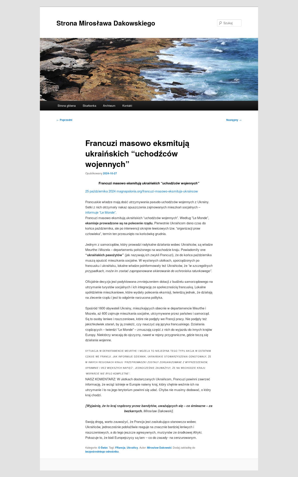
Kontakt (127, 105)
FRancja (120, 448)
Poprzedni (64, 120)
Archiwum (109, 105)
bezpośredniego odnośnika (102, 451)
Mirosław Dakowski (159, 448)
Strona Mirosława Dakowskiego (106, 22)
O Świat (103, 448)
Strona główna (67, 105)
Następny (233, 120)
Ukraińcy (132, 448)
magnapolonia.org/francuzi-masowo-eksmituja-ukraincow (157, 191)
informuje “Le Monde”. (100, 212)
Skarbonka (89, 105)
